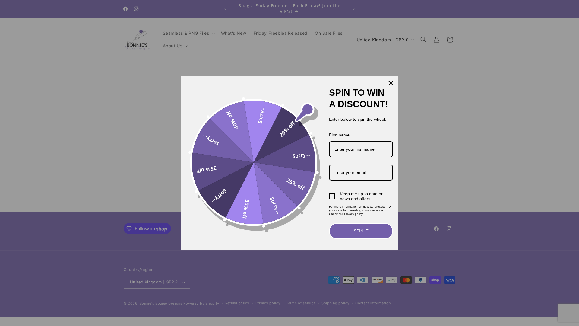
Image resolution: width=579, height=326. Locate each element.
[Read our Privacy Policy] (389, 207)
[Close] (391, 83)
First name (339, 135)
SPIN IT (361, 231)
